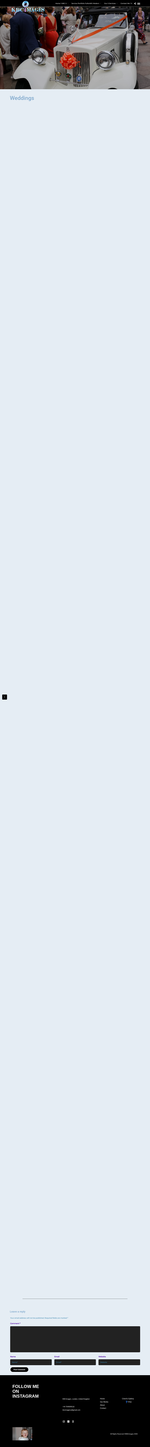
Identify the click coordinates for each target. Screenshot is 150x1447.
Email (56, 1357)
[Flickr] (68, 1421)
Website (102, 1357)
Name (13, 1357)
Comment (15, 1323)
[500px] (73, 1421)
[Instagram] (63, 1421)
